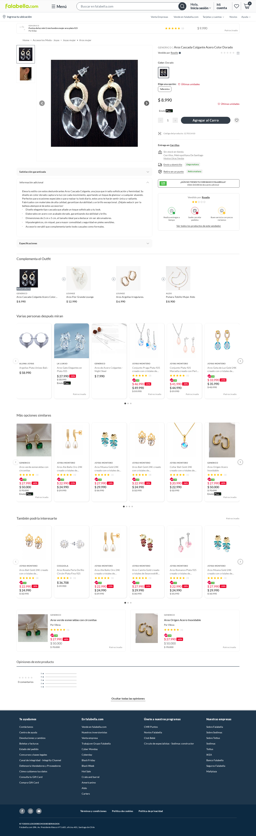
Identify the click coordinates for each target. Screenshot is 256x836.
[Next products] (240, 361)
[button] (131, 6)
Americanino (89, 782)
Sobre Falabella (214, 726)
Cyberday (87, 754)
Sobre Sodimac (214, 732)
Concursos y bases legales (33, 754)
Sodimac (211, 743)
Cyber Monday (90, 749)
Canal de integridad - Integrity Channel (40, 760)
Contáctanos (26, 726)
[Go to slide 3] (130, 403)
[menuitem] (211, 16)
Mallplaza (211, 771)
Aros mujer (85, 40)
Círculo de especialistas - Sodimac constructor (169, 743)
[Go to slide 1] (125, 403)
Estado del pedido (28, 749)
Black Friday (88, 760)
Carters (86, 793)
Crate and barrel (90, 776)
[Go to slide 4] (132, 506)
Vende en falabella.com (94, 726)
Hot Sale (86, 771)
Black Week (88, 765)
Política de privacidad (151, 811)
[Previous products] (15, 361)
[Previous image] (42, 103)
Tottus (209, 749)
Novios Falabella (153, 732)
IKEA (209, 754)
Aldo (84, 788)
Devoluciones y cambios (32, 737)
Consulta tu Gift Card (30, 776)
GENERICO (165, 47)
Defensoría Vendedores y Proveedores (40, 765)
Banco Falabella (214, 760)
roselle (206, 197)
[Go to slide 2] (128, 403)
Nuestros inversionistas (94, 732)
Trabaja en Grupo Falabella (96, 743)
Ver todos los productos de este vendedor (198, 225)
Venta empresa (90, 737)
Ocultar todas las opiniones (128, 698)
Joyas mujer (69, 40)
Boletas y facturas (28, 743)
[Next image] (146, 103)
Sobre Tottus (213, 737)
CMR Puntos (151, 726)
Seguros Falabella (215, 765)
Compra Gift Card (29, 782)
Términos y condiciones (93, 811)
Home (26, 40)
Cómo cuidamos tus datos (33, 771)
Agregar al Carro (206, 120)
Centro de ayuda (28, 732)
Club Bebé (149, 737)
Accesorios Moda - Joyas (46, 40)
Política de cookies (122, 811)
